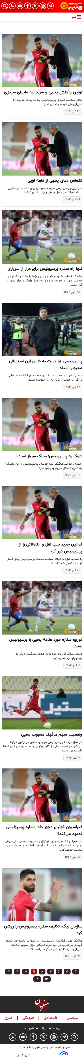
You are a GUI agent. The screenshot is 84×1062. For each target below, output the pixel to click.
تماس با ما (30, 1028)
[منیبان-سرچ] (74, 1037)
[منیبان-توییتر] (35, 5)
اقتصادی (51, 1018)
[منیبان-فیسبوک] (27, 5)
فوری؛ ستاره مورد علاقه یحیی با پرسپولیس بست (45, 643)
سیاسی (73, 1018)
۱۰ (25, 971)
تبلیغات (44, 1028)
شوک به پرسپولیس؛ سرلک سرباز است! (49, 456)
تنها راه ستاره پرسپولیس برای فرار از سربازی (45, 269)
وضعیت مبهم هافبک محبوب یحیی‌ (51, 734)
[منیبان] (71, 6)
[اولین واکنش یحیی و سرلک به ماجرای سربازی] (42, 60)
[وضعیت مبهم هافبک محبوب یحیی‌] (42, 702)
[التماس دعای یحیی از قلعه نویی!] (42, 149)
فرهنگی (28, 1018)
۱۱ (17, 971)
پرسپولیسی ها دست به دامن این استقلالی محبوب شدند (45, 364)
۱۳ (46, 979)
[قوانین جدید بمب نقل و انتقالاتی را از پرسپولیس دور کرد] (42, 512)
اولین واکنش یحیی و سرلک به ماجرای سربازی (43, 92)
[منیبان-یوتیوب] (20, 5)
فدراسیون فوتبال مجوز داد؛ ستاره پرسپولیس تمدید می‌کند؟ (44, 830)
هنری (9, 1018)
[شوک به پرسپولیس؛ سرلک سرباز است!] (42, 424)
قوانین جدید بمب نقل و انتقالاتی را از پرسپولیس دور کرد (50, 548)
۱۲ (8, 971)
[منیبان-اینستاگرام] (42, 5)
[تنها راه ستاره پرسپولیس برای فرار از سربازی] (42, 237)
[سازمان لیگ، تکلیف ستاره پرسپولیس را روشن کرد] (42, 894)
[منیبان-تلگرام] (50, 5)
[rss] (12, 5)
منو (74, 17)
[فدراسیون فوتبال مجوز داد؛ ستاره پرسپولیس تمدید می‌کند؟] (42, 795)
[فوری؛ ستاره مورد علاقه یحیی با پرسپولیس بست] (42, 608)
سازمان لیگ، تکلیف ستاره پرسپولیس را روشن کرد (43, 930)
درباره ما (56, 1028)
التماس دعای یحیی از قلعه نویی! (54, 180)
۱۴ (37, 979)
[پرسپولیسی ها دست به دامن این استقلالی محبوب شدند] (42, 329)
